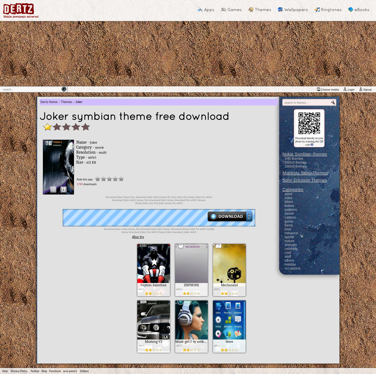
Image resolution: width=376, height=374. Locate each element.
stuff (288, 256)
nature (289, 241)
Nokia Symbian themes (304, 154)
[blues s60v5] (229, 352)
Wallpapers (296, 9)
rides (288, 198)
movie (289, 213)
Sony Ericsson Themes (304, 180)
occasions (292, 268)
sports (289, 237)
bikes (289, 202)
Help (5, 371)
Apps (209, 9)
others (289, 260)
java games (70, 371)
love (288, 229)
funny (289, 225)
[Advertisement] (188, 53)
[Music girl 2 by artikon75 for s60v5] (191, 352)
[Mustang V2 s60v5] (153, 352)
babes (289, 206)
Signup (367, 89)
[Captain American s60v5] (153, 295)
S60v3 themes (296, 162)
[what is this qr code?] (311, 144)
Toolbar (34, 371)
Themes (263, 9)
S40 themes (294, 158)
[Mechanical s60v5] (229, 295)
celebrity (291, 249)
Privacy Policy (19, 371)
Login (351, 89)
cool (288, 252)
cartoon (290, 217)
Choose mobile (330, 89)
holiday (290, 264)
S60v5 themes (296, 166)
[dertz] (21, 18)
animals (291, 245)
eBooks (362, 9)
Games (234, 9)
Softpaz (84, 371)
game (289, 221)
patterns (291, 209)
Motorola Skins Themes (305, 173)
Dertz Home (48, 102)
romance (291, 233)
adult (288, 194)
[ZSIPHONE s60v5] (191, 295)
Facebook (55, 371)
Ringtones (331, 9)
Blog (44, 371)
